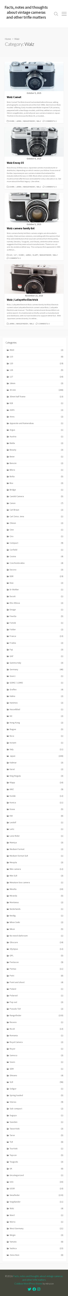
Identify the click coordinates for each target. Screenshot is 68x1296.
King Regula (36, 775)
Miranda (36, 895)
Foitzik (36, 622)
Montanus (36, 902)
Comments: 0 (50, 121)
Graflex (36, 689)
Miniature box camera (36, 882)
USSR (36, 1188)
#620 (36, 350)
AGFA (36, 410)
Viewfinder (36, 1195)
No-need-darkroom (36, 935)
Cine (36, 529)
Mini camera (36, 869)
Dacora (36, 569)
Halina (36, 696)
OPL (36, 955)
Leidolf (36, 822)
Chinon (36, 523)
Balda (36, 443)
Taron (36, 1135)
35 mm (11, 121)
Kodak (36, 795)
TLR (36, 1141)
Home (8, 38)
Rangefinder (29, 121)
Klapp (35, 255)
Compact (36, 542)
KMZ (36, 789)
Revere (36, 1022)
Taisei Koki (36, 1128)
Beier (36, 456)
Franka (36, 642)
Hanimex (36, 702)
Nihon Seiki (36, 922)
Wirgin (36, 1235)
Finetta (36, 616)
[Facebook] (34, 1289)
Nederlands (36, 909)
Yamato (36, 1241)
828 (36, 403)
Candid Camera (36, 496)
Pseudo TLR (36, 1008)
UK (36, 1168)
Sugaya (36, 1115)
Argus (36, 429)
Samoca (36, 1055)
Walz (39, 121)
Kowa (36, 809)
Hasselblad (36, 709)
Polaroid (36, 995)
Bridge (36, 489)
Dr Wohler (36, 589)
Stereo (36, 1102)
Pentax (36, 968)
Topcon (36, 1155)
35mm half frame (36, 396)
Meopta (36, 862)
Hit (36, 716)
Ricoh (36, 1028)
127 (15, 255)
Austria (36, 436)
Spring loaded (36, 1095)
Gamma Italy (36, 662)
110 (36, 356)
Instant (36, 742)
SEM (36, 1068)
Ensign (36, 609)
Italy (36, 749)
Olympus (36, 948)
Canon (36, 503)
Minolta (36, 889)
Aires (36, 416)
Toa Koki (36, 1148)
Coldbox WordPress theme (28, 1283)
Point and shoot (36, 982)
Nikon (36, 929)
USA (36, 1181)
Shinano (36, 1075)
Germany (36, 669)
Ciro (36, 536)
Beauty (36, 449)
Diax (36, 582)
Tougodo (36, 1161)
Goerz (36, 676)
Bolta (36, 476)
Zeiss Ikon (36, 1255)
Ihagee (36, 729)
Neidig (36, 915)
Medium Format (36, 849)
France (36, 636)
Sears (36, 1062)
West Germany (36, 1228)
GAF (36, 656)
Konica (36, 802)
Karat (36, 769)
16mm (36, 383)
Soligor (36, 1088)
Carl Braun (36, 509)
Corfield (36, 549)
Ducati (36, 596)
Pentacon (36, 962)
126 (36, 370)
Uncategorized (36, 1175)
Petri (36, 975)
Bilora (36, 469)
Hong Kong (36, 722)
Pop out (36, 1002)
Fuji (36, 649)
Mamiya (36, 842)
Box (36, 483)
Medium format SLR (36, 855)
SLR (36, 1082)
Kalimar (36, 762)
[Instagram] (38, 1289)
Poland (36, 988)
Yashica (36, 1248)
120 (10, 255)
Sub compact (36, 1108)
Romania (36, 1035)
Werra (36, 1221)
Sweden (36, 1122)
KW (36, 815)
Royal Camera (36, 1042)
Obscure (36, 942)
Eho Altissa (36, 602)
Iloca (36, 735)
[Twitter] (29, 1289)
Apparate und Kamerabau (36, 423)
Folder (36, 629)
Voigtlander (36, 1201)
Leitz (36, 829)
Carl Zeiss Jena (36, 516)
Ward (36, 1215)
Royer (36, 1048)
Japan (18, 121)
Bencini (36, 463)
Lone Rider (36, 835)
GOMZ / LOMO (36, 682)
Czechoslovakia (36, 563)
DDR (36, 576)
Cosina (36, 556)
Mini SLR (36, 875)
